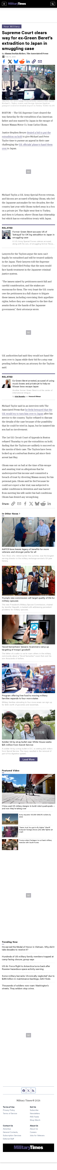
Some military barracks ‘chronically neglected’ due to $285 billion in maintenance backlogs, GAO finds (28, 977)
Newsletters (35, 1113)
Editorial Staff (8, 1138)
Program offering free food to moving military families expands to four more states (24, 697)
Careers (33, 1132)
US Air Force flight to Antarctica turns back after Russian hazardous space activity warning (26, 967)
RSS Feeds (34, 1116)
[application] (28, 789)
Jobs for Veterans (37, 1135)
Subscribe (34, 1110)
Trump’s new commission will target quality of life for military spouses (28, 599)
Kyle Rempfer (20, 396)
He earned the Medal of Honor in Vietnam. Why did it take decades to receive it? (28, 948)
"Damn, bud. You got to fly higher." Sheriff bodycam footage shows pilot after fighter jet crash (36, 829)
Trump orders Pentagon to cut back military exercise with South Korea (35, 841)
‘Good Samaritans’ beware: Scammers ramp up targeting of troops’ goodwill (25, 648)
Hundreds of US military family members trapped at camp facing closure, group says (28, 958)
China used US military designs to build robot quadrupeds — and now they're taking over (28, 807)
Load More (29, 759)
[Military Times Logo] (17, 3)
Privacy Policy (9, 1110)
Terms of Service (10, 1113)
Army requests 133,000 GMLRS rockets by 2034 (35, 815)
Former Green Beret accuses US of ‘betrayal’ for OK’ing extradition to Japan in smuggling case (33, 234)
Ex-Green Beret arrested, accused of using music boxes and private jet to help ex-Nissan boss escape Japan (33, 383)
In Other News (10, 513)
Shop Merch (35, 1120)
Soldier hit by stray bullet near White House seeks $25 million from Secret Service (27, 743)
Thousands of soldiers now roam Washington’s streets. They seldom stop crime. (25, 987)
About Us (34, 1128)
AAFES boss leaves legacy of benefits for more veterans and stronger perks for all (25, 550)
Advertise (7, 1128)
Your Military (12, 26)
